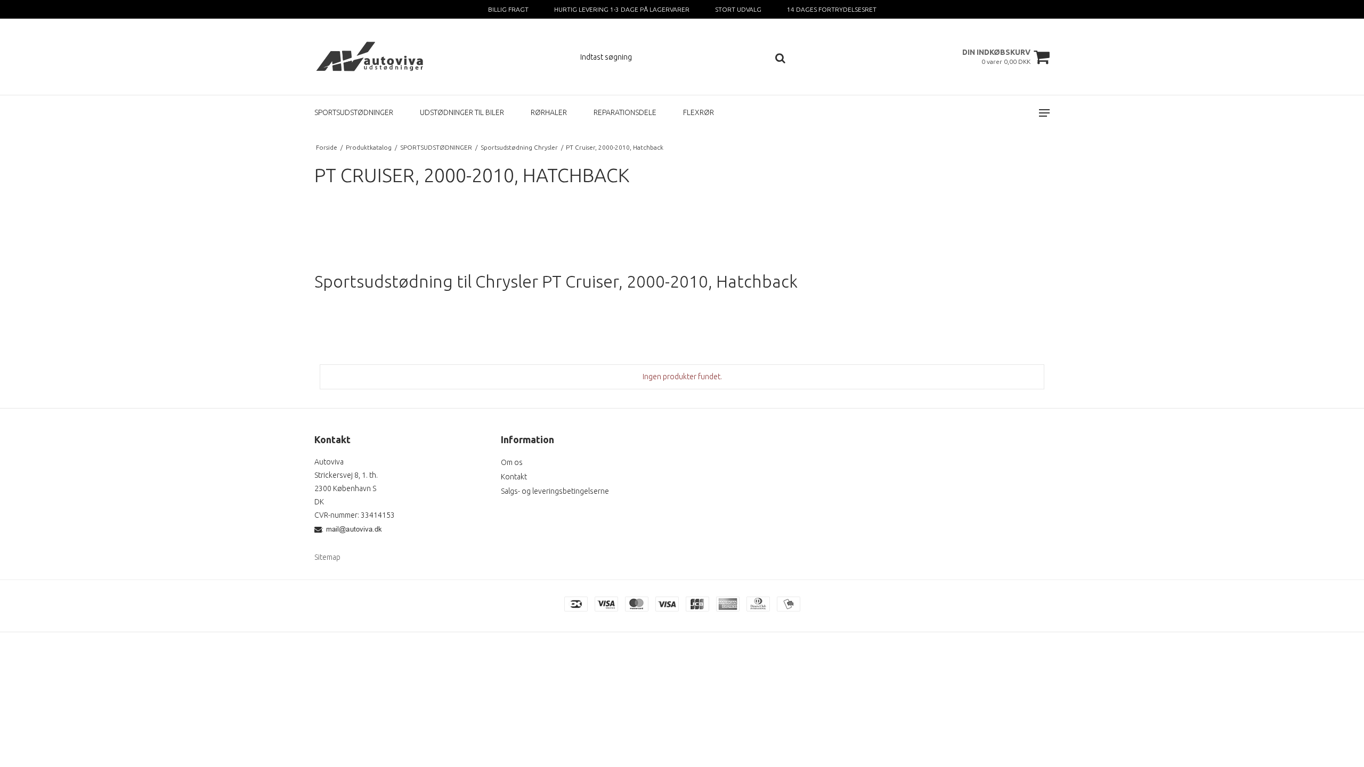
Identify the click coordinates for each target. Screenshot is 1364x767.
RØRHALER (549, 112)
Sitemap (327, 557)
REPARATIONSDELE (625, 112)
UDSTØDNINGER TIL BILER (462, 112)
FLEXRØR (698, 112)
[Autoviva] (371, 57)
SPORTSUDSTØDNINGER (353, 112)
